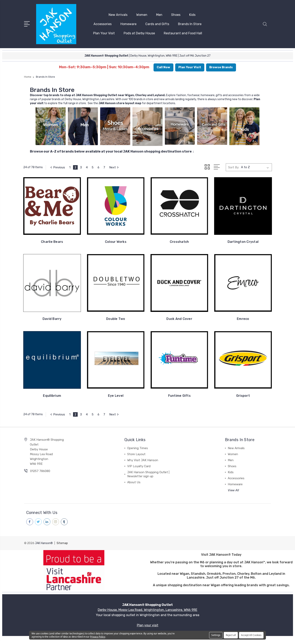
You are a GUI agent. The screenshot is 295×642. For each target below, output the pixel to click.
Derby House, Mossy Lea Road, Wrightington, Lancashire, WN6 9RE (147, 610)
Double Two (115, 319)
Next (112, 167)
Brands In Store (189, 24)
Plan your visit (147, 625)
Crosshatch (179, 242)
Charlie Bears (52, 242)
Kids (192, 15)
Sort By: (233, 167)
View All (233, 490)
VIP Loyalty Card (139, 466)
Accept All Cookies (251, 635)
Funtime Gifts (179, 396)
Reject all (231, 635)
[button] (265, 26)
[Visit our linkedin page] (47, 521)
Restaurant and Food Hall (183, 33)
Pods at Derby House (139, 33)
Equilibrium (52, 396)
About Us (133, 482)
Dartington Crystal (243, 242)
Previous (59, 167)
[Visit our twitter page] (38, 521)
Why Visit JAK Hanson (142, 460)
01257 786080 (40, 471)
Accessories (103, 24)
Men (159, 15)
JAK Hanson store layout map (120, 103)
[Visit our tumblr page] (64, 521)
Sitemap (62, 543)
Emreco (243, 319)
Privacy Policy (97, 636)
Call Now (163, 67)
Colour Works (115, 242)
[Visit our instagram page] (55, 521)
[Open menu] (27, 23)
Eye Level (115, 396)
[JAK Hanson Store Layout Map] (98, 103)
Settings (215, 635)
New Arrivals (118, 15)
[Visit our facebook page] (29, 521)
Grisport (243, 396)
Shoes (175, 15)
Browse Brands (221, 67)
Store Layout (136, 454)
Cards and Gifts (157, 24)
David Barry (52, 319)
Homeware (128, 24)
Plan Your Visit (104, 33)
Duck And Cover (179, 319)
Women (141, 15)
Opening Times (137, 448)
